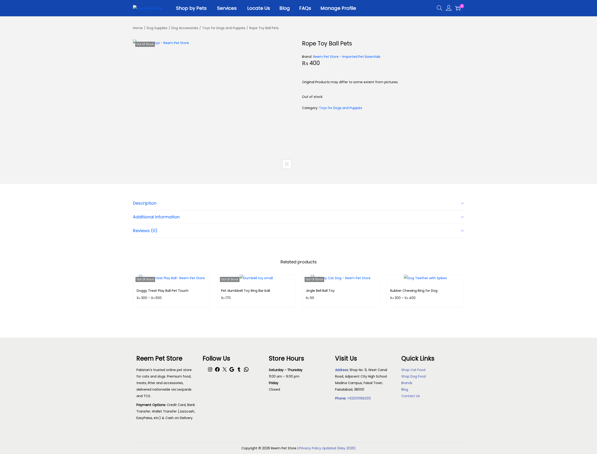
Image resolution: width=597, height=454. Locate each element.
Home (138, 28)
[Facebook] (217, 371)
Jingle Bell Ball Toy (320, 290)
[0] (458, 8)
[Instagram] (210, 371)
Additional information (156, 217)
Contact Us (410, 396)
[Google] (232, 371)
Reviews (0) (145, 231)
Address (341, 370)
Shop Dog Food (413, 376)
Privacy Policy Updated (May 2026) (327, 448)
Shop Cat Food (413, 370)
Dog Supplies (157, 28)
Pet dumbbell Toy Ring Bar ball (245, 290)
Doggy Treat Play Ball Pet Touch (162, 290)
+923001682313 (359, 398)
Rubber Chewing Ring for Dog (413, 290)
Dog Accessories (184, 28)
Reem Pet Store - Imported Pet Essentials (346, 56)
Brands (406, 383)
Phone (340, 398)
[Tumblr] (239, 371)
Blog (404, 389)
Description (144, 203)
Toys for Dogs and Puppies (223, 28)
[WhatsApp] (246, 371)
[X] (224, 371)
